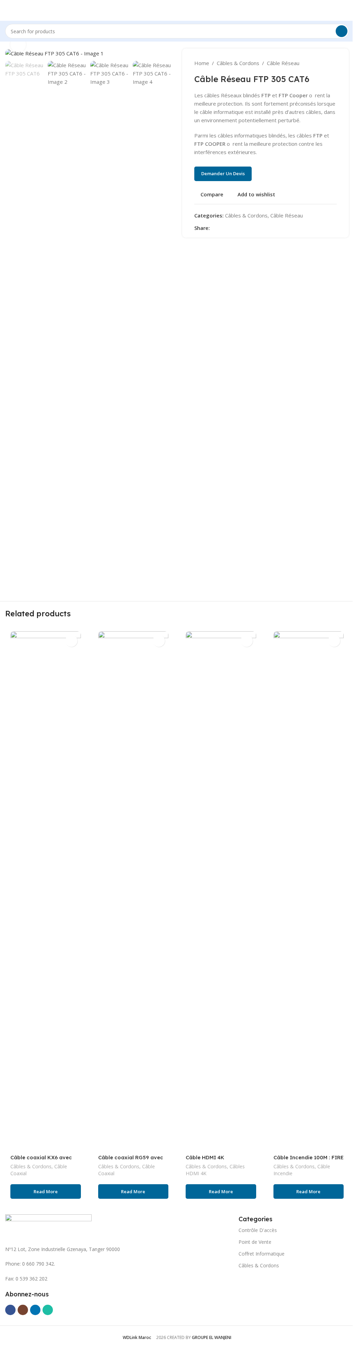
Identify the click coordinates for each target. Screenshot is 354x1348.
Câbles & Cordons (238, 63)
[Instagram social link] (23, 1310)
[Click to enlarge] (18, 44)
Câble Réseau (283, 63)
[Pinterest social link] (230, 227)
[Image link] (48, 1225)
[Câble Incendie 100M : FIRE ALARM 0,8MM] (308, 891)
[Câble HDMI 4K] (221, 891)
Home (201, 63)
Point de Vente (255, 1242)
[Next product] (332, 63)
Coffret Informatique (262, 1253)
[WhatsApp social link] (48, 1310)
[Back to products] (324, 63)
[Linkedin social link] (239, 227)
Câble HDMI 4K (205, 1157)
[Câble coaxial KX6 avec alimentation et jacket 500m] (45, 891)
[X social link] (222, 227)
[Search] (341, 31)
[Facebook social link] (214, 227)
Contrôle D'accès (258, 1230)
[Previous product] (316, 63)
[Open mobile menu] (8, 10)
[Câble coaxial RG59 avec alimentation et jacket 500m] (133, 891)
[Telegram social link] (247, 227)
